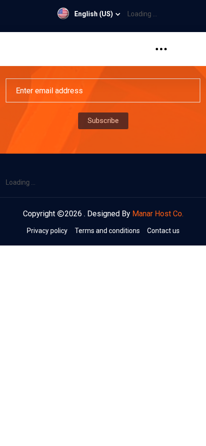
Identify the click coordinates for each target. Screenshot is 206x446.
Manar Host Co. (157, 213)
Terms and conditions (107, 230)
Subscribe (103, 120)
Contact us (163, 230)
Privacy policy (47, 230)
